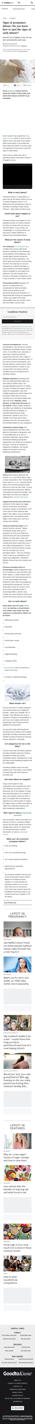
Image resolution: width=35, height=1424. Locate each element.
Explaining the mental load (26, 1359)
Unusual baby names (25, 1335)
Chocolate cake (26, 1347)
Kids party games (26, 1338)
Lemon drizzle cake (9, 1347)
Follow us (18, 85)
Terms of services (24, 326)
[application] (17, 174)
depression (15, 482)
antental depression (21, 497)
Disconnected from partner (26, 1362)
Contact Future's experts (17, 1383)
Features (24, 46)
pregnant (11, 91)
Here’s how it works (22, 51)
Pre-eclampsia (20, 247)
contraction (10, 668)
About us (17, 1380)
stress (10, 477)
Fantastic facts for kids (9, 1338)
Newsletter (28, 85)
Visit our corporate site (26, 1416)
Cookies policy (17, 1395)
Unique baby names (19, 8)
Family (4, 18)
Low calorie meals (26, 1350)
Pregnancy (13, 18)
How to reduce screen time (9, 1335)
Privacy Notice (26, 328)
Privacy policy (17, 1392)
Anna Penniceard (11, 44)
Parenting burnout (9, 1359)
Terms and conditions (17, 1389)
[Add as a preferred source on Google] (17, 1408)
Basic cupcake (9, 1350)
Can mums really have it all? (9, 1362)
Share (7, 85)
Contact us (17, 1386)
